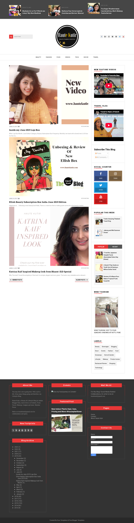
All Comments (102, 157)
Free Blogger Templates (76, 520)
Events (103, 351)
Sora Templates (62, 520)
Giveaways (98, 355)
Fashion (49, 57)
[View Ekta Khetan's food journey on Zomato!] (64, 392)
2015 (16, 503)
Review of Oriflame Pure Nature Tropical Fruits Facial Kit (111, 279)
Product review (115, 359)
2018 (16, 496)
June (18, 472)
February (19, 492)
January (19, 494)
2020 (16, 454)
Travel (95, 57)
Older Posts (80, 280)
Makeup (105, 359)
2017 (16, 499)
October (19, 463)
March (18, 489)
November (20, 461)
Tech (77, 57)
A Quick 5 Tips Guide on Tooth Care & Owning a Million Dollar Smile (111, 267)
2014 (16, 505)
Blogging (114, 346)
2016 (16, 501)
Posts (99, 153)
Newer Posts (17, 280)
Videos (67, 57)
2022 (16, 449)
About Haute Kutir (97, 418)
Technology (98, 367)
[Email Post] (18, 126)
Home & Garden (109, 355)
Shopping (112, 363)
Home (93, 414)
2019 (16, 456)
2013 (16, 508)
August (19, 467)
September (20, 465)
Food (58, 57)
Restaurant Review (101, 363)
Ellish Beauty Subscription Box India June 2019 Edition (37, 202)
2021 (16, 451)
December (20, 458)
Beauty (38, 57)
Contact (93, 416)
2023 (16, 447)
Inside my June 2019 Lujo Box (24, 130)
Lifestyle (97, 359)
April (18, 487)
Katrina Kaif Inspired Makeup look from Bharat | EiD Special (40, 271)
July (18, 470)
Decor (86, 57)
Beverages (105, 346)
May (18, 485)
